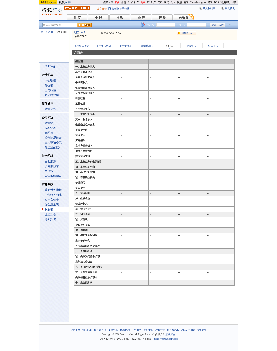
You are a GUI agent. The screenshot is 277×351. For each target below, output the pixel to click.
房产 (160, 2)
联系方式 (160, 330)
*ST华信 (80, 32)
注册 (230, 25)
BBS (216, 2)
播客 (186, 2)
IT (148, 2)
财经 (143, 2)
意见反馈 (102, 8)
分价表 (49, 85)
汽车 (153, 2)
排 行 (141, 17)
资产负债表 (52, 199)
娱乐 (133, 2)
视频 (179, 2)
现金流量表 (52, 204)
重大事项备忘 (53, 142)
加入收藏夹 (209, 8)
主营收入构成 (53, 194)
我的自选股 (62, 32)
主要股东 (50, 161)
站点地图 (87, 330)
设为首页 (230, 8)
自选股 (184, 17)
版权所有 (170, 334)
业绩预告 (50, 214)
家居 (166, 2)
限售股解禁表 (53, 176)
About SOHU (188, 330)
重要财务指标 (53, 190)
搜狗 (234, 2)
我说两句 (225, 2)
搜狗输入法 (100, 330)
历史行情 (50, 90)
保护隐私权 (173, 330)
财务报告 (50, 219)
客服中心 (148, 330)
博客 (210, 2)
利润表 (49, 209)
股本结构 (50, 127)
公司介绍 (202, 330)
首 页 (77, 17)
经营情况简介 (53, 137)
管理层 (49, 132)
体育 (123, 2)
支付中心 (113, 330)
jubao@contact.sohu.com (166, 338)
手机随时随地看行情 (118, 8)
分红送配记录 (53, 147)
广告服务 (137, 330)
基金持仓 (50, 171)
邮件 (203, 2)
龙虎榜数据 (52, 95)
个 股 (98, 17)
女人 (173, 2)
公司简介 (50, 123)
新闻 (117, 2)
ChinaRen (195, 2)
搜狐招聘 (125, 330)
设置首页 (75, 330)
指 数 (119, 17)
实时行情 (187, 33)
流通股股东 (52, 166)
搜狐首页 (108, 2)
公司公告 (50, 109)
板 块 (162, 17)
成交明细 (50, 80)
